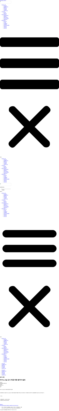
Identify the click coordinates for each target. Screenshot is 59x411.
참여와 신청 (4, 4)
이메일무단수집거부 (12, 405)
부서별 (5, 12)
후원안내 (5, 7)
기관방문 (5, 9)
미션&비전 (5, 23)
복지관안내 (4, 20)
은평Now (5, 16)
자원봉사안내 (6, 6)
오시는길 (5, 28)
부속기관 (5, 13)
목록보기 (1, 404)
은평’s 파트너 (6, 17)
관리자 (17, 405)
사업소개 (3, 11)
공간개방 (5, 8)
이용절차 (7, 405)
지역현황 (5, 24)
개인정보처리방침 (3, 405)
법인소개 (5, 21)
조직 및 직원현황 (6, 25)
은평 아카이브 (4, 14)
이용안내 (5, 26)
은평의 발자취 (6, 15)
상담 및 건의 (6, 10)
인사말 (5, 22)
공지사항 (5, 5)
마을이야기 (5, 19)
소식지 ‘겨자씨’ (6, 18)
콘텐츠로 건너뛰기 (3, 0)
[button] (29, 93)
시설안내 (5, 27)
